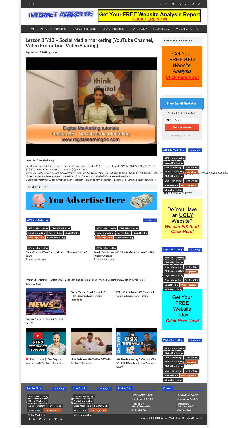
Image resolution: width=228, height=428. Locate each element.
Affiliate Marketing (53, 28)
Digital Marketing (84, 28)
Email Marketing (113, 28)
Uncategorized (36, 237)
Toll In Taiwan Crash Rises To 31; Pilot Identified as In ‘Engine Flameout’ (89, 296)
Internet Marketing (169, 418)
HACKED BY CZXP (142, 394)
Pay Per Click (139, 28)
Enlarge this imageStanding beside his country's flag (78, 279)
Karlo (54, 52)
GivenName (138, 279)
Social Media (161, 28)
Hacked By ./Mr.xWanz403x (141, 405)
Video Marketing (187, 28)
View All (150, 220)
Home (31, 3)
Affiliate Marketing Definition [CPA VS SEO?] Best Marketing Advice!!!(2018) (136, 363)
